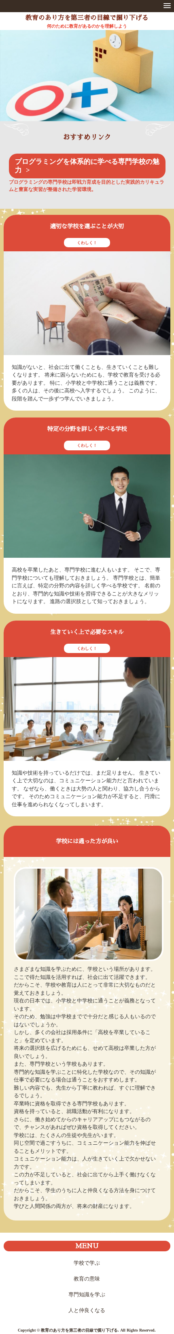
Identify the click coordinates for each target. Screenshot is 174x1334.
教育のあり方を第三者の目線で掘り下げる (87, 18)
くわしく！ (87, 242)
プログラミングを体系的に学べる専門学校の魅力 (87, 166)
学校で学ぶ (87, 1263)
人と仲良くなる (86, 1310)
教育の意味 (87, 1279)
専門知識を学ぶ (86, 1294)
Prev (11, 82)
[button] (167, 6)
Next (162, 82)
